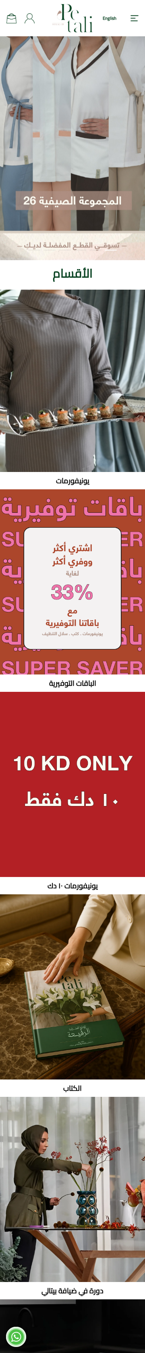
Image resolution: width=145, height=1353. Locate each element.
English (109, 18)
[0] (11, 18)
